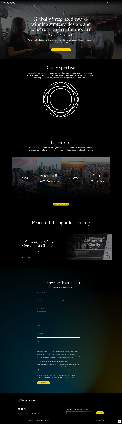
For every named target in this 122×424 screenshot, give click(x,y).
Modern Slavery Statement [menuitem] (43, 420)
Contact (117, 2)
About (26, 413)
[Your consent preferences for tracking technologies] (119, 421)
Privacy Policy (70, 377)
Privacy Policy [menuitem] (21, 420)
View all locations (61, 204)
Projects (38, 2)
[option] (61, 247)
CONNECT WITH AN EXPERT (61, 50)
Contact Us (33, 413)
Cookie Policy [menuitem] (31, 420)
